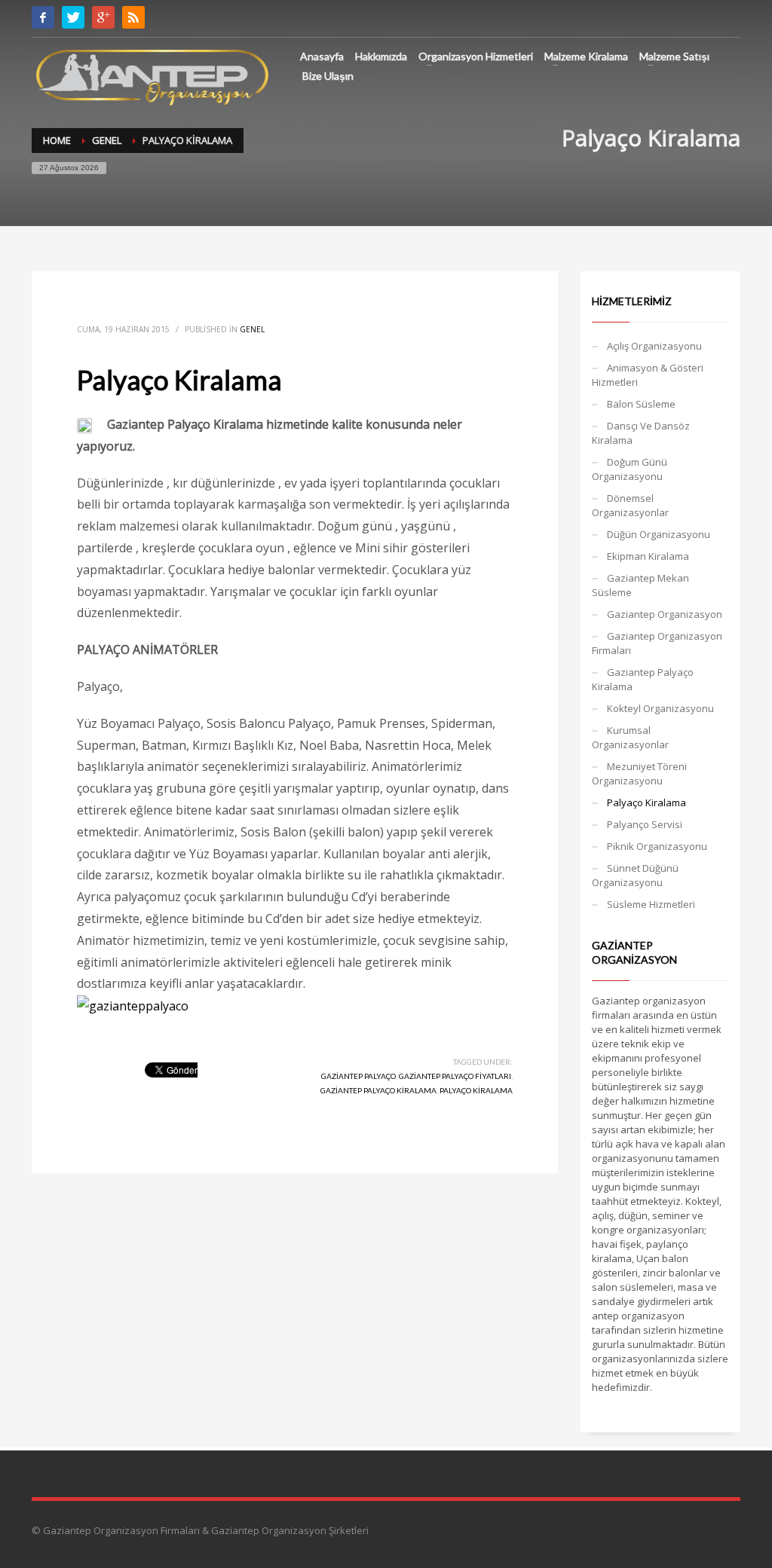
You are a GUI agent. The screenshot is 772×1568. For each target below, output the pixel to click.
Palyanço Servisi (644, 824)
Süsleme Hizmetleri (651, 904)
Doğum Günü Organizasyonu (629, 469)
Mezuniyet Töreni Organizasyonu (639, 773)
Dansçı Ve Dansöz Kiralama (641, 433)
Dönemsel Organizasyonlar (630, 505)
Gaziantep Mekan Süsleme (640, 585)
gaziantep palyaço (358, 1075)
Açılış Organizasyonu (654, 346)
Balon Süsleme (641, 404)
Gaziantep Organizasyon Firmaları (657, 643)
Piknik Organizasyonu (657, 846)
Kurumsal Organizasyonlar (630, 737)
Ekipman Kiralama (648, 556)
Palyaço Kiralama (646, 802)
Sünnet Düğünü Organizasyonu (635, 875)
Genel (252, 329)
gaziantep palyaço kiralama (378, 1090)
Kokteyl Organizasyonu (660, 708)
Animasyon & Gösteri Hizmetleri (647, 375)
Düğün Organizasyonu (658, 534)
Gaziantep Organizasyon (664, 614)
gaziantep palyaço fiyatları (455, 1075)
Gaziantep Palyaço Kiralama (643, 679)
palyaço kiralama (476, 1090)
